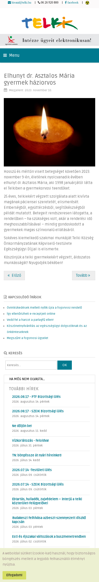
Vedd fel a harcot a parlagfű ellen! (30, 320)
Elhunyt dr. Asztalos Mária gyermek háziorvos (39, 79)
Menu (14, 55)
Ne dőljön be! (22, 426)
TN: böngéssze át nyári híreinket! (36, 455)
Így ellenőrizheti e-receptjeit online (31, 314)
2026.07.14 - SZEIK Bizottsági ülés (38, 484)
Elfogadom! (14, 575)
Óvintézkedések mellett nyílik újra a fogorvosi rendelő (44, 308)
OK (64, 365)
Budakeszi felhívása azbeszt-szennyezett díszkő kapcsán (49, 520)
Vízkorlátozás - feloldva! (30, 441)
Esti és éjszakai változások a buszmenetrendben (49, 537)
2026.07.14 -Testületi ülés (32, 470)
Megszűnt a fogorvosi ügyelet (27, 338)
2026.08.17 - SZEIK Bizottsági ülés (38, 411)
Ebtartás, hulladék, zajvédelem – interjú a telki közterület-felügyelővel (47, 501)
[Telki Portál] (49, 21)
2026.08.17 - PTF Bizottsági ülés (36, 397)
